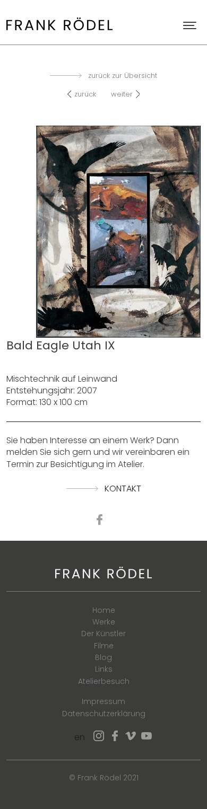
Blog (103, 657)
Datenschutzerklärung (103, 713)
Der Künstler (103, 633)
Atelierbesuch (104, 681)
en (79, 737)
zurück (85, 94)
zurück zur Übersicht (122, 76)
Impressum (103, 701)
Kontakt (123, 489)
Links (104, 669)
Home (103, 610)
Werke (103, 622)
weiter (122, 94)
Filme (104, 645)
